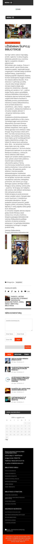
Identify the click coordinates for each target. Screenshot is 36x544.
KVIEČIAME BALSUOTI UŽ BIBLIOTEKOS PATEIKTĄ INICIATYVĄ (19, 398)
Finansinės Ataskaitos (11, 476)
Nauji (9, 354)
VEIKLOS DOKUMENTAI (10, 470)
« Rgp (6, 439)
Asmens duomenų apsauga (12, 478)
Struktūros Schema (10, 501)
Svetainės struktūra (10, 504)
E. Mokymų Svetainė (10, 522)
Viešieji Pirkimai (9, 484)
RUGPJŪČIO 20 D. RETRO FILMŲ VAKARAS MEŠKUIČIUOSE (21, 389)
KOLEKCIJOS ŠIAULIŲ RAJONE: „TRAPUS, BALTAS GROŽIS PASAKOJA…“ (20, 368)
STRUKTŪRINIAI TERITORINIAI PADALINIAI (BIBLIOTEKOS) (14, 498)
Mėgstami (17, 354)
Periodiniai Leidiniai (10, 520)
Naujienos (19, 282)
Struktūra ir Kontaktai (11, 495)
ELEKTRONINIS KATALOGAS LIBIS (12, 512)
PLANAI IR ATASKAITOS (10, 473)
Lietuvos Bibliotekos (10, 517)
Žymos (26, 354)
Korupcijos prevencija (11, 481)
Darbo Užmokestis (10, 486)
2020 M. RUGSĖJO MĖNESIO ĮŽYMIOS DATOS (20, 359)
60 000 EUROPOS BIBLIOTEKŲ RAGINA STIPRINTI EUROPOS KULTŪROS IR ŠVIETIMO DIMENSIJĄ (20, 379)
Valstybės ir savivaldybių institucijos (15, 514)
